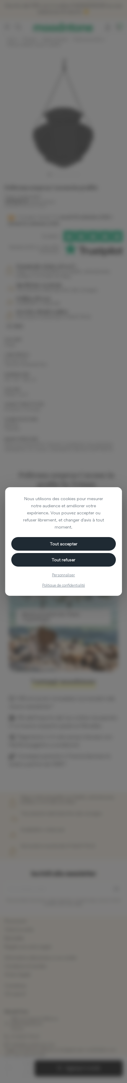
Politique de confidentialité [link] (63, 585)
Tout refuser (63, 559)
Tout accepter (63, 544)
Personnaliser (63, 575)
